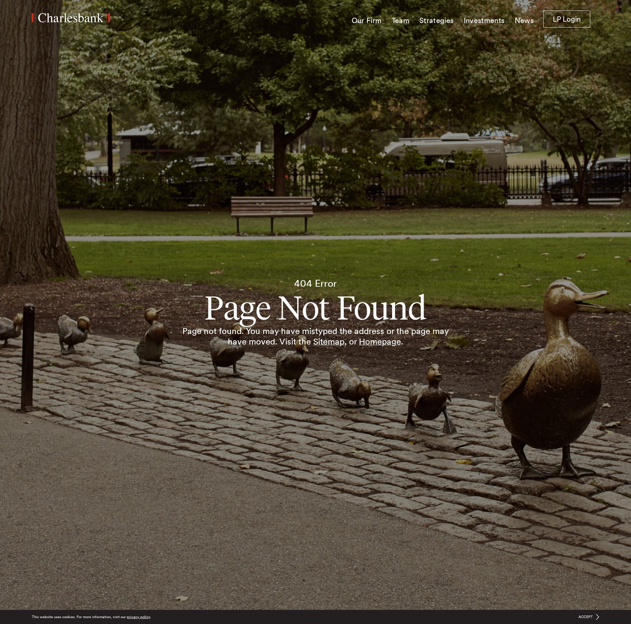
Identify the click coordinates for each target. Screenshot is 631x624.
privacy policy (138, 616)
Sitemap (328, 341)
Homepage (380, 341)
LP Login (571, 18)
